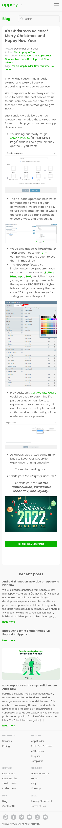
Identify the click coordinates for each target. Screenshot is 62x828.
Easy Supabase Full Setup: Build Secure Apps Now (29, 687)
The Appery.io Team (25, 52)
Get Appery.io (9, 735)
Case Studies (9, 778)
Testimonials (9, 783)
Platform (36, 735)
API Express (37, 751)
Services (7, 741)
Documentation (40, 774)
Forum (34, 778)
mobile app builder (22, 66)
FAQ (33, 783)
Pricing (6, 746)
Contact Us (8, 806)
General (9, 59)
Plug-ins (35, 756)
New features (41, 66)
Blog (6, 19)
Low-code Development (29, 59)
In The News (9, 788)
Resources (36, 768)
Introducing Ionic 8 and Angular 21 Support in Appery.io (26, 632)
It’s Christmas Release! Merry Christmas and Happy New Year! (26, 36)
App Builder (44, 56)
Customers (8, 774)
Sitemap (36, 788)
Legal (34, 795)
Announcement (28, 56)
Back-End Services (41, 746)
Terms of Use (38, 806)
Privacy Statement (41, 801)
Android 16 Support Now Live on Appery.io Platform (30, 583)
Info (4, 795)
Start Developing (31, 544)
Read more (8, 622)
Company (7, 768)
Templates (37, 761)
